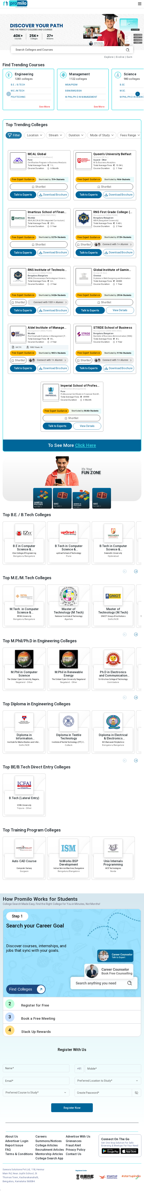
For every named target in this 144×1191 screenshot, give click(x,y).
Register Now (72, 1107)
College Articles (46, 1145)
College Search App (49, 1158)
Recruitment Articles (49, 1149)
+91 (79, 1068)
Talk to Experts (23, 194)
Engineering (24, 74)
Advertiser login (16, 1141)
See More (44, 106)
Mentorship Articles (49, 1154)
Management (79, 74)
